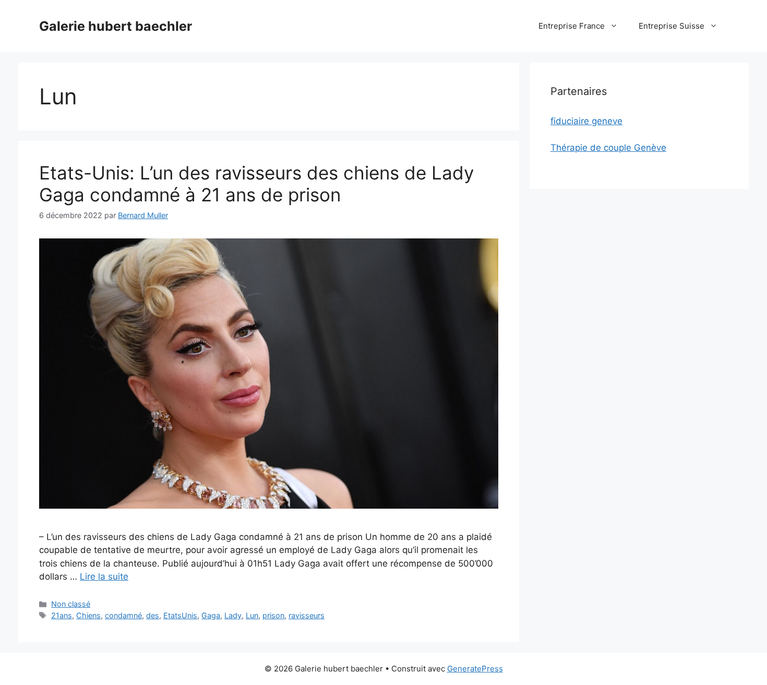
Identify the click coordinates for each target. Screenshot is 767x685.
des (152, 615)
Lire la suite (104, 576)
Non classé (70, 603)
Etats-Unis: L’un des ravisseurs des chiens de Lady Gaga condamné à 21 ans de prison (256, 184)
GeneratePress (475, 669)
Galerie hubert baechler (115, 26)
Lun (252, 615)
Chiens (88, 615)
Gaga (210, 615)
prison (273, 615)
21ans (61, 615)
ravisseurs (307, 615)
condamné (123, 615)
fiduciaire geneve (586, 121)
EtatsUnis (180, 615)
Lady (233, 615)
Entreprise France (571, 26)
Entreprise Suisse (671, 26)
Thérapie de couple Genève (608, 147)
